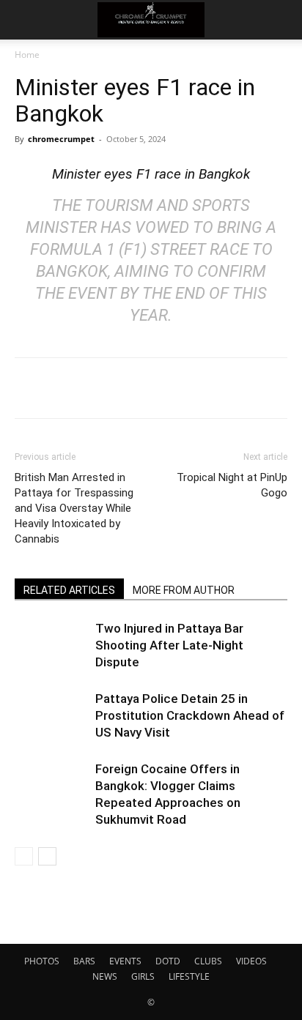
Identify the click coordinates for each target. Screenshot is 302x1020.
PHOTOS (41, 961)
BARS (84, 961)
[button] (24, 20)
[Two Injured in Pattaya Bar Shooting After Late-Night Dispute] (51, 645)
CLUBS (208, 961)
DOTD (167, 961)
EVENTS (125, 961)
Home (27, 54)
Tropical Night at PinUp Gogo (232, 485)
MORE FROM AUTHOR (184, 590)
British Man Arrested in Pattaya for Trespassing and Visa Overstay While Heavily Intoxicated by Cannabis (74, 508)
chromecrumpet (61, 138)
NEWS (104, 976)
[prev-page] (24, 856)
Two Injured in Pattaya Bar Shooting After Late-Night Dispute (169, 645)
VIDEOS (251, 961)
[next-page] (47, 856)
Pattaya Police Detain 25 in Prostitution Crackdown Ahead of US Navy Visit (189, 715)
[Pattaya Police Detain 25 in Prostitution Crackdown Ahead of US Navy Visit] (51, 715)
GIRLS (143, 976)
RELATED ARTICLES (69, 590)
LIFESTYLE (189, 976)
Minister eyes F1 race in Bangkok (151, 173)
